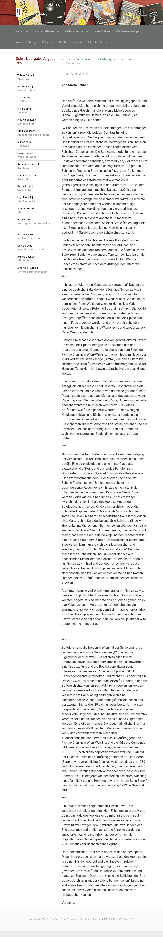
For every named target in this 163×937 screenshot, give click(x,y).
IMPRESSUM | (109, 919)
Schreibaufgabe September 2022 (115, 59)
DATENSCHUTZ (125, 919)
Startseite (67, 59)
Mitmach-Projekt (84, 59)
